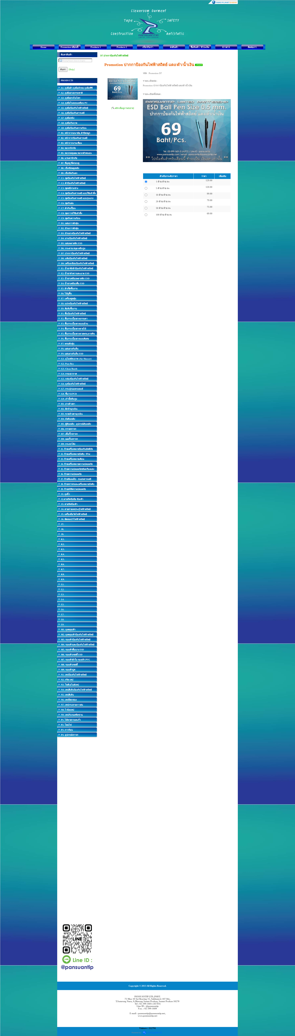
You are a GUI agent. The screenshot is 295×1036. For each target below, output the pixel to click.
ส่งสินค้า (174, 47)
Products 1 (96, 47)
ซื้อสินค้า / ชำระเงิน (200, 47)
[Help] (72, 69)
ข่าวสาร (226, 47)
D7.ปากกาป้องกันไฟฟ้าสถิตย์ (114, 55)
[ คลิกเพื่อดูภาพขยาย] (122, 108)
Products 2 (122, 47)
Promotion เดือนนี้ (69, 47)
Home (43, 47)
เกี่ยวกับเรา (147, 47)
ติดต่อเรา (252, 47)
